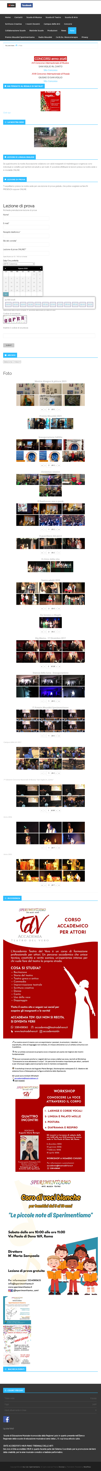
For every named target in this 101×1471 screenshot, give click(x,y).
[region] (50, 140)
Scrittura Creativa (13, 24)
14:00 (8, 304)
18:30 (75, 304)
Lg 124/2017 (8, 1428)
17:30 (60, 304)
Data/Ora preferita (10, 261)
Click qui (7, 113)
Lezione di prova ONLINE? (14, 249)
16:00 (38, 304)
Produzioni (52, 30)
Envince (61, 1467)
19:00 (82, 304)
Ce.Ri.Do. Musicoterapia (67, 37)
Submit (9, 345)
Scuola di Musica (34, 17)
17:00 (53, 304)
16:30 (45, 304)
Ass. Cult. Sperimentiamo (31, 1467)
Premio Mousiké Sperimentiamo (20, 37)
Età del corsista (10, 241)
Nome (6, 215)
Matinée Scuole (36, 30)
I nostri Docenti (33, 24)
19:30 (90, 304)
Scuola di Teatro (53, 17)
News (63, 30)
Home (8, 17)
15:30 (30, 304)
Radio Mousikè (45, 37)
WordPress (87, 1467)
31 (6, 294)
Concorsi (68, 24)
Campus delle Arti (52, 24)
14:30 (16, 304)
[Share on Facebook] (6, 1419)
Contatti (18, 17)
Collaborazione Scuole (15, 30)
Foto (72, 30)
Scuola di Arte (71, 17)
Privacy (85, 37)
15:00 (23, 304)
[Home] (16, 45)
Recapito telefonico (11, 232)
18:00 (67, 304)
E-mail (6, 223)
